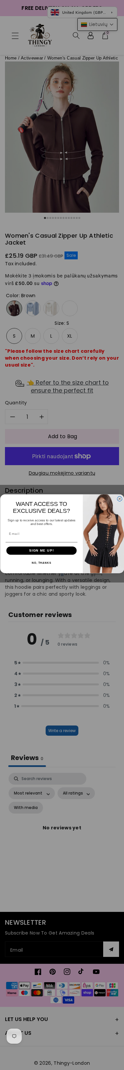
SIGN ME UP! (41, 550)
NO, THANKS (41, 562)
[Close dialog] (119, 498)
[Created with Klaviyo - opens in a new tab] (62, 574)
